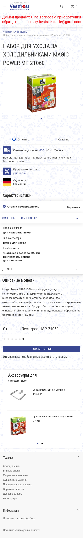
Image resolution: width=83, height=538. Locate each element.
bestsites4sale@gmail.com (60, 21)
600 (41, 150)
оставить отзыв (42, 348)
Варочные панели (13, 489)
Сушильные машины (15, 479)
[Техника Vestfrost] (19, 6)
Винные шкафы (12, 470)
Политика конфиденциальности (21, 530)
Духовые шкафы (12, 493)
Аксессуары (10, 498)
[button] (41, 118)
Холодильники (11, 466)
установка (19, 172)
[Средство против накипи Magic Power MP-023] (18, 426)
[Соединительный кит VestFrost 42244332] (18, 395)
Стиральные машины (15, 475)
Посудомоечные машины (17, 484)
